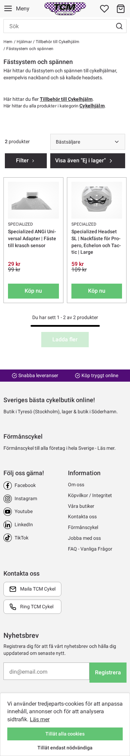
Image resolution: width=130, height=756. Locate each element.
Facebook (25, 485)
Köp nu (33, 290)
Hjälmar (24, 41)
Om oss (76, 484)
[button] (120, 8)
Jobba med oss (84, 538)
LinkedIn (24, 524)
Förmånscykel (83, 527)
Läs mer (40, 719)
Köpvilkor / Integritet (90, 495)
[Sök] (119, 26)
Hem (7, 41)
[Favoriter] (104, 8)
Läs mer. (106, 448)
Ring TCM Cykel (36, 606)
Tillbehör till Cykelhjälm (57, 41)
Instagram (26, 498)
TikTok (21, 537)
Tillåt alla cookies (65, 734)
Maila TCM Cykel (37, 589)
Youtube (24, 511)
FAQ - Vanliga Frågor (90, 549)
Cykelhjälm (91, 105)
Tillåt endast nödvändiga (65, 747)
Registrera (108, 672)
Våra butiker (81, 506)
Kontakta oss (82, 516)
